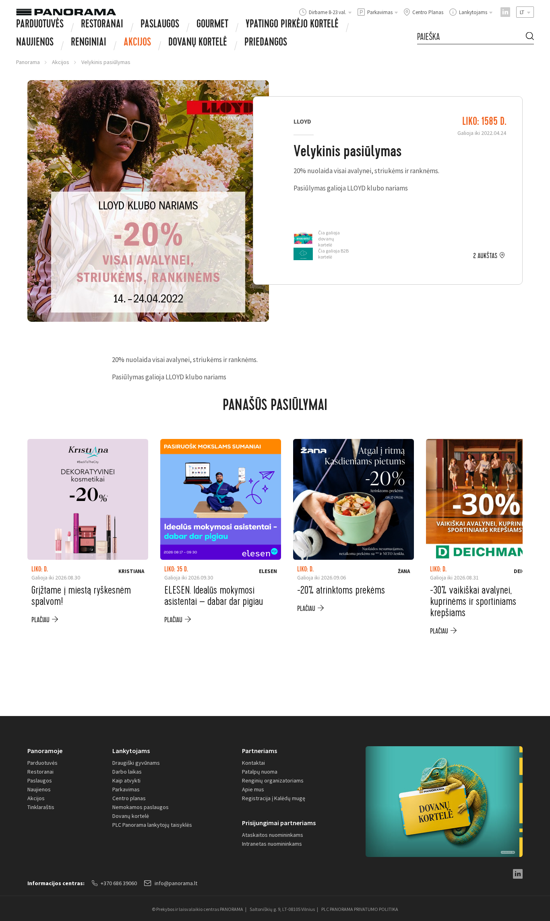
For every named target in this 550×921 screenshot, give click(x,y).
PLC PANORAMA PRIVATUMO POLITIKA (359, 909)
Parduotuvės (40, 25)
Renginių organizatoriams (273, 780)
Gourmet (212, 25)
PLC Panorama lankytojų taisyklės (152, 824)
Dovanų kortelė (130, 816)
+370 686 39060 (119, 883)
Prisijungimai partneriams (279, 823)
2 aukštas (485, 256)
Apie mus (253, 789)
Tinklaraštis (40, 807)
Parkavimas (126, 789)
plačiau (40, 620)
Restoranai (102, 25)
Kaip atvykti (126, 780)
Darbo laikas (127, 771)
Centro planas (129, 798)
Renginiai (88, 43)
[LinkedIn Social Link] (505, 12)
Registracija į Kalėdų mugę (273, 798)
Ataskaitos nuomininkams (272, 834)
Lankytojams (131, 751)
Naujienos (35, 43)
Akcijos (137, 43)
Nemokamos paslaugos (140, 807)
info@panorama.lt (176, 883)
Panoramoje (44, 751)
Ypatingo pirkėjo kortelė (292, 25)
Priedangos (265, 43)
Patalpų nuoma (259, 771)
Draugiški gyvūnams (136, 762)
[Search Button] (530, 37)
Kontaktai (253, 762)
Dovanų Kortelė (197, 43)
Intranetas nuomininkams (272, 843)
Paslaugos (160, 25)
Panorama (28, 62)
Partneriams (259, 751)
